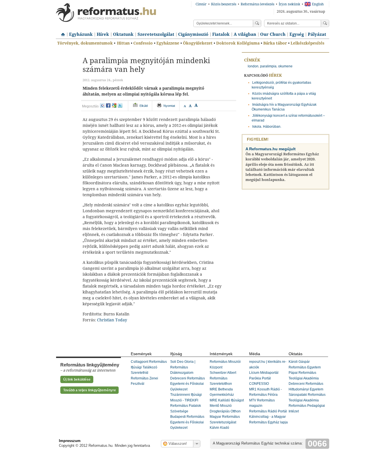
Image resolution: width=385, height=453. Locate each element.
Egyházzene (167, 43)
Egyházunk (81, 34)
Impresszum (70, 441)
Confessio (143, 43)
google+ (114, 105)
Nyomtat (169, 105)
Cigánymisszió (193, 34)
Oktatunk (123, 34)
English (318, 4)
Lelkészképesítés (307, 43)
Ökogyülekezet (198, 43)
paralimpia (268, 66)
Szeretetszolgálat (156, 34)
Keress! (325, 23)
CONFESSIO (259, 384)
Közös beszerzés (223, 4)
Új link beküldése (76, 379)
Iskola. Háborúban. (266, 127)
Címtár (201, 4)
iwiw (102, 105)
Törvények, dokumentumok (85, 43)
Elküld (144, 105)
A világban (245, 34)
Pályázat (317, 34)
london (253, 66)
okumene (285, 66)
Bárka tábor (275, 43)
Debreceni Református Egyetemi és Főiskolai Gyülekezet (187, 383)
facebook (108, 105)
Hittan (123, 43)
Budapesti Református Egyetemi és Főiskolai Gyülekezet (187, 422)
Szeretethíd (139, 373)
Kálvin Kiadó (219, 428)
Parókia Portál (260, 378)
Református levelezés (257, 4)
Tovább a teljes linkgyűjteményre (89, 390)
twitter (120, 105)
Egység (296, 34)
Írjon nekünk (289, 4)
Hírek (103, 34)
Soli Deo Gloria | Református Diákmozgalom (182, 367)
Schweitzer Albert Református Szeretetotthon (223, 378)
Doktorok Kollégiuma (238, 43)
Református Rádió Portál (268, 411)
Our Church (273, 34)
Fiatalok (221, 34)
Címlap (61, 32)
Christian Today (112, 320)
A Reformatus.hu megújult (270, 149)
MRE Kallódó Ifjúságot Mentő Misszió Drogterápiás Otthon (227, 405)
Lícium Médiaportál (263, 373)
